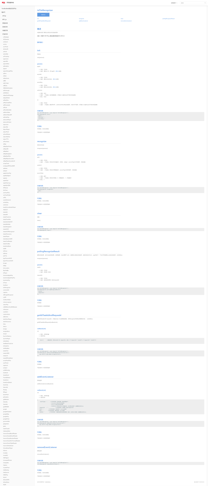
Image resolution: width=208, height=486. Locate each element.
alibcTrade (6, 83)
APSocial (5, 188)
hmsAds (5, 453)
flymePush (6, 394)
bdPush (5, 253)
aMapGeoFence (7, 146)
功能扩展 (5, 30)
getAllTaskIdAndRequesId (43, 21)
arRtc (4, 197)
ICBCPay (5, 475)
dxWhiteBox (6, 348)
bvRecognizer (6, 287)
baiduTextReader (7, 241)
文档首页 (173, 3)
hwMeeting (6, 470)
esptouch (5, 365)
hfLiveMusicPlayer (8, 448)
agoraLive (5, 59)
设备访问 (5, 27)
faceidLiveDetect (7, 382)
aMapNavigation (7, 153)
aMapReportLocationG (9, 161)
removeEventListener (126, 21)
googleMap (6, 414)
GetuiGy (5, 402)
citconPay (5, 304)
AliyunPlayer (6, 129)
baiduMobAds (6, 224)
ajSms (4, 73)
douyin (5, 334)
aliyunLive (5, 124)
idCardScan (6, 482)
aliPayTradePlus (7, 102)
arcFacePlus (6, 192)
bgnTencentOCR (7, 258)
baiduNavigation (7, 226)
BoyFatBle (6, 270)
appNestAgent (7, 175)
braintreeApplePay (8, 275)
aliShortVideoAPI (7, 115)
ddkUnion (5, 316)
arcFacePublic (7, 195)
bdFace (5, 251)
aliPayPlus (6, 100)
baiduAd (5, 212)
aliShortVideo (6, 112)
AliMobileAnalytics (7, 88)
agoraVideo (6, 63)
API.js (4, 16)
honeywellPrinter (7, 460)
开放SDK (5, 34)
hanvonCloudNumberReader (10, 438)
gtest (4, 426)
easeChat (5, 351)
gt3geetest (6, 424)
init (38, 18)
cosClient (5, 312)
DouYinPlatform (7, 336)
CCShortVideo (7, 299)
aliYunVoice (6, 141)
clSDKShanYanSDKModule (10, 307)
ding (4, 324)
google (5, 409)
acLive (5, 44)
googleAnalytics (7, 411)
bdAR (4, 248)
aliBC (4, 81)
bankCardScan (7, 246)
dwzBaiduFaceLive (8, 343)
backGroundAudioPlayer (9, 207)
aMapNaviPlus (7, 156)
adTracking (6, 56)
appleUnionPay (7, 173)
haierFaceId (6, 428)
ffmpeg (5, 389)
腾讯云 (57, 71)
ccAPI (4, 297)
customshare (6, 314)
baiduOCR (6, 229)
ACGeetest (6, 39)
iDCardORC (6, 479)
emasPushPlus (7, 360)
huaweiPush (6, 467)
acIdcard (5, 42)
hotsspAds (6, 462)
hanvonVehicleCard (8, 445)
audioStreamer (7, 200)
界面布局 (5, 23)
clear (122, 18)
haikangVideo (6, 431)
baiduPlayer (6, 236)
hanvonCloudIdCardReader (10, 436)
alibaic (4, 76)
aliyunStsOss (6, 136)
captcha (5, 292)
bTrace (5, 282)
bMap (4, 265)
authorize (5, 205)
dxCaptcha (6, 346)
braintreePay (6, 280)
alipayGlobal (6, 98)
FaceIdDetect (6, 377)
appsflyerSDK (6, 185)
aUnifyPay (5, 202)
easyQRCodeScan (8, 358)
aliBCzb (5, 85)
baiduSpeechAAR (7, 239)
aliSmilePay (6, 117)
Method (43, 14)
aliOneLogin (6, 90)
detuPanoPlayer (7, 319)
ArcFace (5, 190)
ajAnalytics (6, 66)
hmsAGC (5, 455)
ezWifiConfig (6, 370)
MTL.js (4, 19)
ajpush (5, 68)
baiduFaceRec (7, 219)
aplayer (5, 171)
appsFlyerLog (6, 183)
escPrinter (5, 363)
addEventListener (83, 21)
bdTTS (5, 256)
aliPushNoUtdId (7, 110)
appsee (5, 178)
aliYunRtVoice (6, 134)
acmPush (5, 46)
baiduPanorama (7, 234)
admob (5, 51)
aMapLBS (5, 149)
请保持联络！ (48, 482)
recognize (81, 18)
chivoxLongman (7, 302)
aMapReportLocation (8, 158)
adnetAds (5, 54)
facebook (5, 372)
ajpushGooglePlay (8, 71)
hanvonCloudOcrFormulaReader (11, 441)
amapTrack (6, 163)
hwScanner (6, 472)
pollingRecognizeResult (168, 18)
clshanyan (5, 309)
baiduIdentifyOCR (7, 222)
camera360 (6, 290)
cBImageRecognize (8, 295)
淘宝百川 (5, 209)
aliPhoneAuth (6, 105)
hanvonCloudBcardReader (10, 433)
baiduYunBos (6, 244)
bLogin (5, 263)
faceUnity (5, 385)
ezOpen (5, 368)
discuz (4, 326)
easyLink (5, 355)
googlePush (6, 419)
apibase (5, 168)
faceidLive (5, 380)
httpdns (5, 465)
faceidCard (6, 375)
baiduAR (5, 214)
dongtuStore (6, 331)
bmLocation (6, 268)
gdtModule (6, 399)
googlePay (6, 416)
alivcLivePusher (7, 122)
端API (3, 12)
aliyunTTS (5, 139)
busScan (5, 285)
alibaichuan (6, 78)
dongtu (5, 329)
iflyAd (4, 484)
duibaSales (6, 341)
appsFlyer (5, 180)
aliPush (5, 107)
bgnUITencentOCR (8, 261)
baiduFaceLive (7, 217)
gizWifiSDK (6, 407)
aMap (4, 144)
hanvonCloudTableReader (10, 443)
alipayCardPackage (8, 95)
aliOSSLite (6, 93)
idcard (4, 477)
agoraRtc (5, 61)
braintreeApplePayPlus (9, 278)
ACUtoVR (5, 49)
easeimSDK (6, 353)
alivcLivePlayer (7, 119)
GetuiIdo (5, 404)
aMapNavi (5, 151)
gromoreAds (6, 421)
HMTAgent (6, 458)
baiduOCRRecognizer (8, 231)
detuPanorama (7, 321)
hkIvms (5, 450)
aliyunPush (6, 132)
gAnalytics (5, 397)
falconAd (5, 387)
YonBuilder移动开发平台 (9, 8)
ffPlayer (5, 392)
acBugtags (6, 37)
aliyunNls (5, 127)
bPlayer (5, 273)
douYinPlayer (6, 338)
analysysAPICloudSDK (9, 166)
